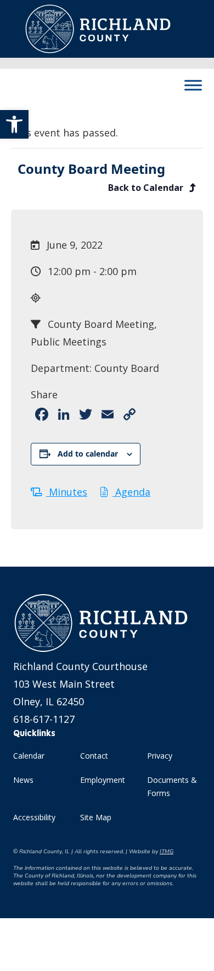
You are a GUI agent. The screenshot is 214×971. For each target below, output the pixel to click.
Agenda (131, 491)
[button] (14, 124)
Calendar (28, 755)
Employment (102, 780)
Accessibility (34, 817)
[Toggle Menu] (193, 85)
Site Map (95, 817)
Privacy (159, 755)
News (23, 780)
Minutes (66, 491)
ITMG (166, 851)
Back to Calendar (146, 188)
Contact (94, 755)
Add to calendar (88, 453)
